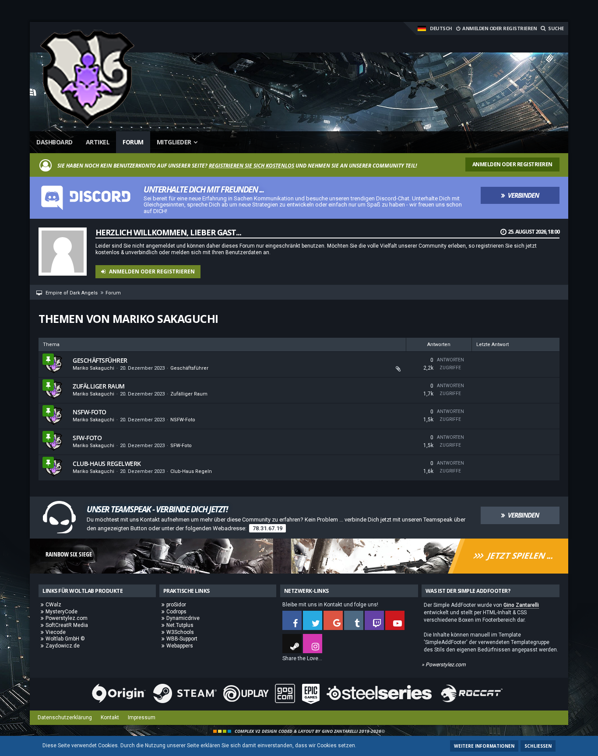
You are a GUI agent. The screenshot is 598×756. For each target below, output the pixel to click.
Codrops (176, 612)
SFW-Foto (87, 438)
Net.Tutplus (179, 625)
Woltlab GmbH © (65, 639)
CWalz (53, 605)
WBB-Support (181, 639)
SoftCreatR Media (67, 625)
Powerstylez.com (67, 618)
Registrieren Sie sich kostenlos (251, 165)
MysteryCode (61, 612)
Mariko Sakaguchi (93, 368)
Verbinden (523, 195)
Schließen (538, 746)
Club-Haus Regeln (191, 471)
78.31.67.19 (267, 528)
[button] (434, 28)
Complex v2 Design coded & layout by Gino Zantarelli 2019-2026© (310, 731)
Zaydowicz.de (63, 646)
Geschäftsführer (100, 360)
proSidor (176, 605)
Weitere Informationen (484, 746)
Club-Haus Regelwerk (107, 463)
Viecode (56, 632)
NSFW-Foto (89, 412)
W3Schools (180, 632)
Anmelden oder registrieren (499, 28)
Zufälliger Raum (99, 386)
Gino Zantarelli (521, 605)
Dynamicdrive (183, 618)
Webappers (179, 646)
